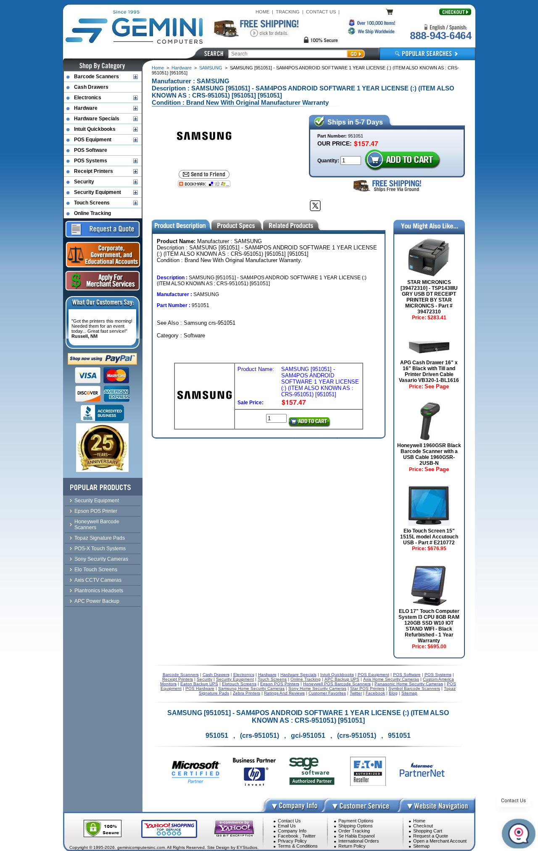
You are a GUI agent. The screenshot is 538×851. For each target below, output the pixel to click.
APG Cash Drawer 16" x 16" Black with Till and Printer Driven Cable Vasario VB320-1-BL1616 (429, 371)
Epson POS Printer (95, 511)
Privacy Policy (292, 840)
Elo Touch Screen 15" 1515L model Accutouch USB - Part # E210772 (429, 537)
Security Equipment (97, 192)
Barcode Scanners (96, 77)
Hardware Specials (96, 119)
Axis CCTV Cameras (97, 580)
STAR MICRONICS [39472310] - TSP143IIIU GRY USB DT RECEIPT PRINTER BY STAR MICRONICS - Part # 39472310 (429, 297)
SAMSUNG (210, 67)
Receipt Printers (93, 171)
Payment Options (356, 820)
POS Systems (90, 161)
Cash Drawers (91, 87)
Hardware (181, 67)
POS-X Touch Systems (100, 548)
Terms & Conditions (298, 845)
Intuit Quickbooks (95, 129)
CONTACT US (321, 11)
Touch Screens (92, 203)
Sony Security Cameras (101, 559)
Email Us (287, 825)
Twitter (309, 835)
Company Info (292, 830)
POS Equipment (92, 140)
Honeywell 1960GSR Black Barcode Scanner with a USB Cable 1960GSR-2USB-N (429, 454)
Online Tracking (92, 213)
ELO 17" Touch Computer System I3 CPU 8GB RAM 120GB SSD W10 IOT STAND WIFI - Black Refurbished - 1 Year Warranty (428, 626)
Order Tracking (354, 830)
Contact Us (289, 820)
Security (84, 182)
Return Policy (352, 845)
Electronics (87, 98)
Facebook (288, 835)
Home (158, 67)
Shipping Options (355, 825)
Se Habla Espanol (356, 835)
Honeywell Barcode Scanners (96, 524)
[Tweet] (315, 205)
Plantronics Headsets (98, 591)
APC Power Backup (96, 601)
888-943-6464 (440, 35)
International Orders (358, 840)
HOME (262, 11)
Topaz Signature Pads (99, 538)
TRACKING (288, 11)
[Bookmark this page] (204, 183)
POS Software (90, 150)
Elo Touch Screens (95, 570)
